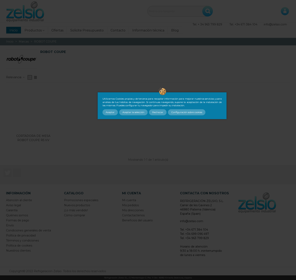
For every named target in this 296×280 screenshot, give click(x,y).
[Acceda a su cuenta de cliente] (285, 11)
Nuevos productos (77, 205)
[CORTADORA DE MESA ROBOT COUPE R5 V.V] (33, 109)
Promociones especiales (81, 200)
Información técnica (148, 30)
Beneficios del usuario (137, 220)
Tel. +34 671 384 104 (243, 24)
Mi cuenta (129, 200)
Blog (175, 30)
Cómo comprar (74, 215)
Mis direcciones (133, 210)
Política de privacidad (21, 235)
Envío (10, 225)
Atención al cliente (19, 200)
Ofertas (57, 30)
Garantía (12, 210)
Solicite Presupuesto (87, 30)
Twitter (7, 173)
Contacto (118, 30)
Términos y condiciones (22, 240)
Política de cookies (19, 245)
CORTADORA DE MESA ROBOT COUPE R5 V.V (33, 138)
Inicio (13, 30)
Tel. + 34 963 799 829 (207, 24)
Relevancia (14, 77)
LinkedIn (17, 173)
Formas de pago (17, 220)
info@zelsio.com (275, 24)
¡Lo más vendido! (76, 210)
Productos (33, 30)
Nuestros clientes (18, 250)
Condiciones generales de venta (28, 230)
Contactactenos (133, 215)
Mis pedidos (130, 205)
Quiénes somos (17, 215)
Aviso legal (13, 205)
